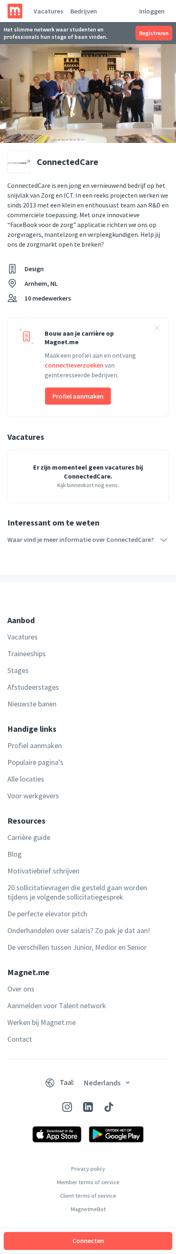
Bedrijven (83, 11)
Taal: (67, 1082)
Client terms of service (88, 1195)
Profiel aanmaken (78, 396)
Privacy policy (88, 1168)
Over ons (20, 988)
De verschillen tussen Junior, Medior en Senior (77, 947)
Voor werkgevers (33, 795)
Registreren (154, 33)
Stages (18, 670)
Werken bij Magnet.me (41, 1022)
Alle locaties (25, 779)
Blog (14, 854)
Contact (19, 1039)
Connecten (88, 1240)
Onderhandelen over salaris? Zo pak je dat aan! (78, 930)
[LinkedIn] (88, 1107)
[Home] (15, 11)
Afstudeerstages (33, 687)
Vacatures (48, 11)
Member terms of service (88, 1182)
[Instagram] (67, 1107)
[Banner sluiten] (157, 329)
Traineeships (26, 653)
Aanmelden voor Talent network (56, 1005)
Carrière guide (28, 837)
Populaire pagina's (35, 762)
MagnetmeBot (88, 1209)
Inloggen (152, 11)
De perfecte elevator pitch (47, 913)
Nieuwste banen (31, 703)
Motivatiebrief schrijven (43, 870)
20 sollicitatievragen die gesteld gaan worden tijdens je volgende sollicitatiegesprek (77, 892)
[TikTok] (109, 1107)
